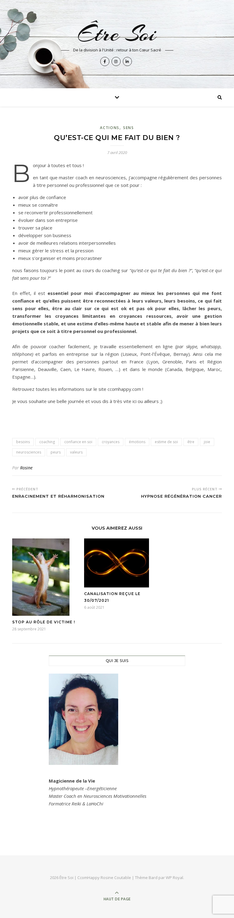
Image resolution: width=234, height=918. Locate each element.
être (190, 441)
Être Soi (117, 34)
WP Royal (174, 877)
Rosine (26, 468)
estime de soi (166, 441)
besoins (23, 441)
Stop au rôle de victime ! (43, 622)
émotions (137, 441)
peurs (56, 452)
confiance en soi (78, 441)
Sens (128, 127)
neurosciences (28, 452)
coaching (47, 441)
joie (207, 441)
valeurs (76, 452)
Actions (109, 127)
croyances (110, 441)
